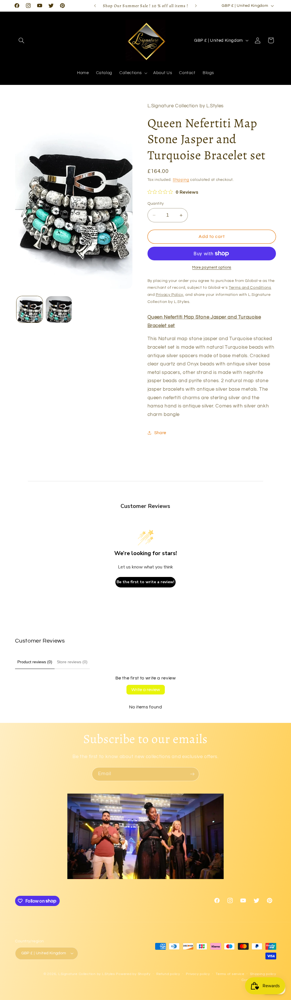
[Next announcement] (196, 5)
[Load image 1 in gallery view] (29, 309)
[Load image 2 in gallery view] (59, 309)
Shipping (181, 180)
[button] (21, 40)
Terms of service (230, 974)
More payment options (211, 267)
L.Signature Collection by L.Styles (86, 974)
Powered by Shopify (133, 974)
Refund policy (168, 974)
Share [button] (160, 433)
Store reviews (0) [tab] (72, 662)
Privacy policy (198, 974)
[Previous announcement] (95, 5)
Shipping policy (263, 974)
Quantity (155, 204)
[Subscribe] (192, 774)
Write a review (145, 689)
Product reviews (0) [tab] (34, 662)
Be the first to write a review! (145, 582)
